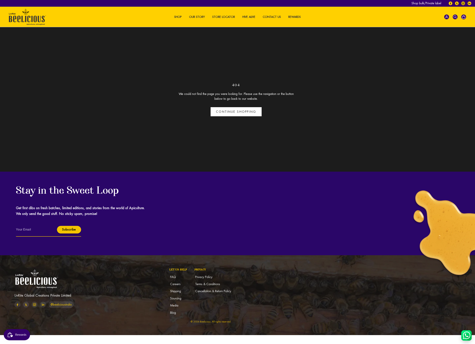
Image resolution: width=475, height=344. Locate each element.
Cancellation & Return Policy (213, 291)
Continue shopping (236, 112)
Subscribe (69, 229)
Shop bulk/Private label (426, 3)
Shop (178, 17)
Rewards (294, 17)
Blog (173, 313)
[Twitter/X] (457, 3)
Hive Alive (248, 17)
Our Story (197, 17)
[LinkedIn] (469, 3)
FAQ (173, 277)
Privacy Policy (203, 277)
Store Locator (223, 17)
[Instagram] (463, 3)
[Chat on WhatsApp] (466, 335)
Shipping (175, 291)
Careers (175, 284)
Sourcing (175, 298)
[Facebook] (450, 3)
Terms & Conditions (207, 284)
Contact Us (272, 17)
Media (174, 305)
